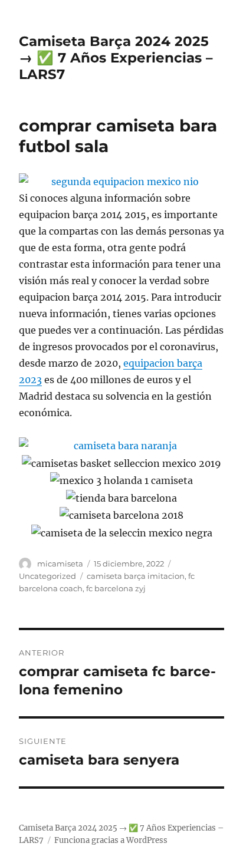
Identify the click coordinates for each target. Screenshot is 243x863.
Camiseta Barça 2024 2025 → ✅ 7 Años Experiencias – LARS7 (116, 58)
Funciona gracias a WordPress (111, 840)
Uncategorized (47, 576)
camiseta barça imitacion (136, 576)
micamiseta (60, 563)
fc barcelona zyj (116, 588)
